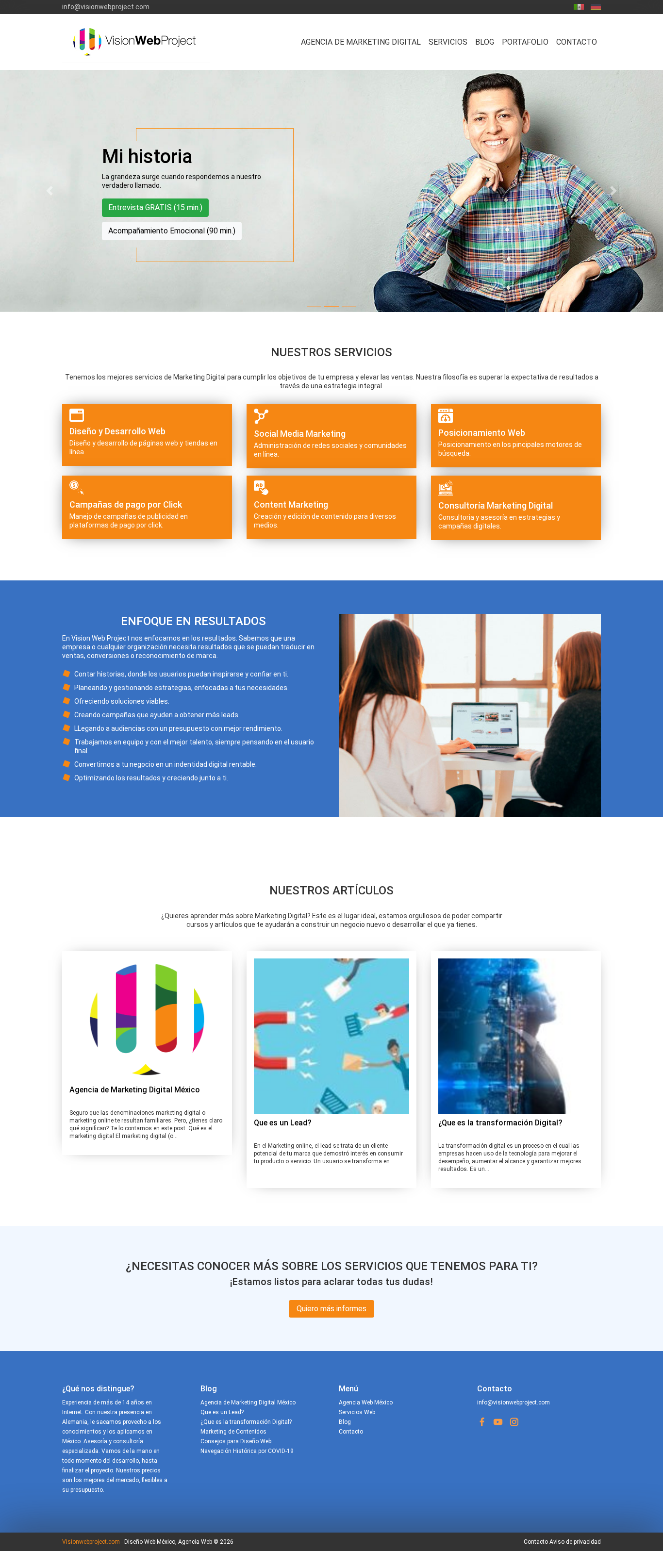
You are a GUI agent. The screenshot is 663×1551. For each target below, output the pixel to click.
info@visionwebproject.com (105, 7)
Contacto (576, 42)
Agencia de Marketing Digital (361, 42)
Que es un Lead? (283, 1122)
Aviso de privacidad (575, 1541)
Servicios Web (357, 1412)
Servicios (448, 42)
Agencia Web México (366, 1402)
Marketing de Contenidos (233, 1431)
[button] (49, 191)
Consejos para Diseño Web (235, 1441)
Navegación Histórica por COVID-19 (247, 1451)
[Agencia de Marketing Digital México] (147, 1019)
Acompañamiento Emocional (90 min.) (171, 230)
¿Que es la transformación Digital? (500, 1122)
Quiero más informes (331, 1308)
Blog (484, 42)
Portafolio (525, 42)
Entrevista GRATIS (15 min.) (155, 207)
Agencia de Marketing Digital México (134, 1089)
